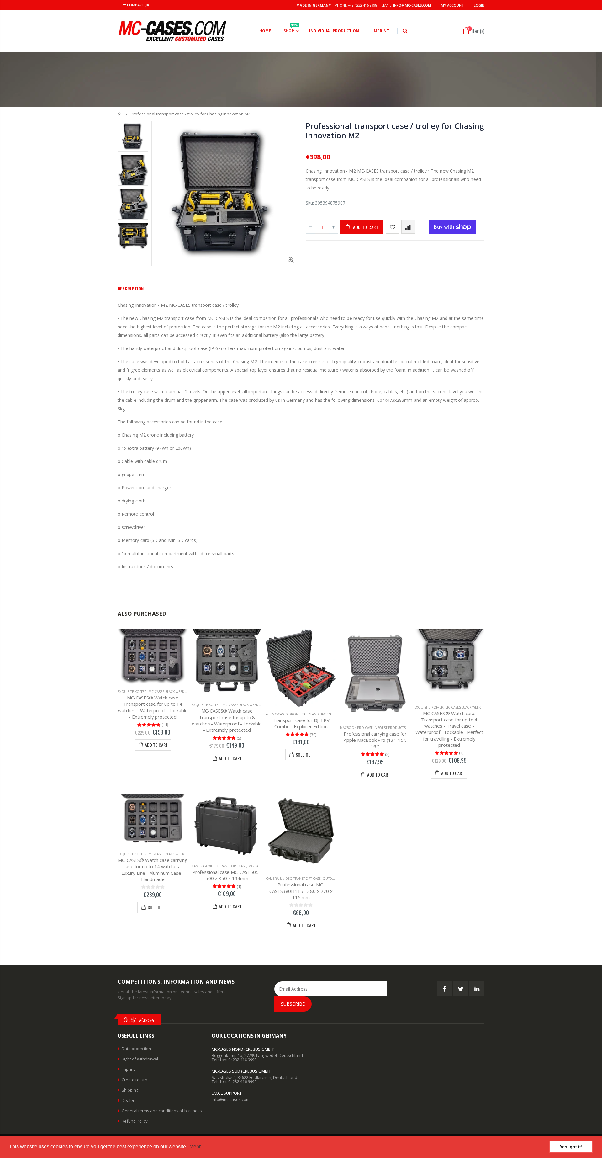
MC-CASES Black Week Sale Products (180, 691)
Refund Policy (135, 1121)
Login (479, 5)
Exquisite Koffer (132, 691)
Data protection (136, 1048)
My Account (452, 5)
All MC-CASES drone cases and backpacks (301, 714)
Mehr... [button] (196, 1146)
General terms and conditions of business (162, 1110)
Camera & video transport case (219, 866)
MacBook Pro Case (356, 727)
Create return (134, 1079)
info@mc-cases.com (412, 5)
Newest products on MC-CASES (402, 727)
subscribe (293, 1004)
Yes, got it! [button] (571, 1146)
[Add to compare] (408, 227)
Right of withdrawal (140, 1059)
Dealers (129, 1100)
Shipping (130, 1090)
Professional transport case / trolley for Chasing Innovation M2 (395, 130)
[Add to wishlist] (392, 227)
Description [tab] (131, 288)
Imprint (128, 1069)
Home (120, 114)
